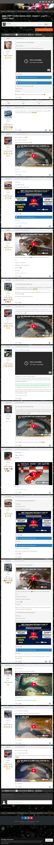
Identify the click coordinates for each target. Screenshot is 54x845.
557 (8, 149)
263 (8, 681)
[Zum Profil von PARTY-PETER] (8, 456)
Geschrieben (19, 38)
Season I (14, 25)
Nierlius (8, 346)
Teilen (40, 24)
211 (8, 362)
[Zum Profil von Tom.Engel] (8, 287)
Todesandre (8, 402)
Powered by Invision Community (27, 823)
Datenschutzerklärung (30, 821)
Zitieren (19, 97)
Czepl (8, 107)
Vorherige (7, 34)
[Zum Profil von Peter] (4, 24)
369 (8, 54)
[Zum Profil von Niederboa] (8, 672)
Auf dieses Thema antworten (44, 29)
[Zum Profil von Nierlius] (8, 353)
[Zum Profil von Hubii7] (8, 45)
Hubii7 (8, 38)
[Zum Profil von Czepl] (8, 114)
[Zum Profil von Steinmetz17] (8, 185)
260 (8, 723)
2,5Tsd (8, 295)
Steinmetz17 (8, 178)
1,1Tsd (8, 123)
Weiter (29, 34)
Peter (10, 23)
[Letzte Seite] (33, 35)
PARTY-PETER (8, 449)
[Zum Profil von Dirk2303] (8, 141)
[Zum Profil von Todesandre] (8, 409)
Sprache (16, 821)
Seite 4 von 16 (38, 34)
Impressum (22, 821)
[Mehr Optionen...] (51, 38)
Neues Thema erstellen (28, 29)
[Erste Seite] (3, 35)
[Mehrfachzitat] (16, 98)
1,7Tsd (8, 465)
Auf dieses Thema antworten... (15, 802)
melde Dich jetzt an (39, 796)
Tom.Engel (8, 280)
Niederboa (8, 665)
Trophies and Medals (8, 55)
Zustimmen (50, 840)
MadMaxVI (32, 42)
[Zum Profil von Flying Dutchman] (8, 714)
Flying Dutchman (8, 707)
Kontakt (37, 821)
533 (8, 194)
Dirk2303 (8, 134)
